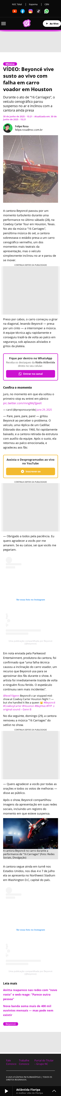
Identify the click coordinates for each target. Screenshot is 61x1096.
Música (10, 64)
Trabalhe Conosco (24, 1062)
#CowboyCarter (12, 706)
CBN (47, 4)
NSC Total (17, 4)
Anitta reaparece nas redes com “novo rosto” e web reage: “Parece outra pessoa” (30, 994)
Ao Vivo (54, 23)
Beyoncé (11, 1024)
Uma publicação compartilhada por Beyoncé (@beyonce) (30, 642)
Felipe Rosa (21, 126)
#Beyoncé (49, 702)
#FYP (49, 706)
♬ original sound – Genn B (29, 707)
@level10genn (11, 695)
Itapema (33, 4)
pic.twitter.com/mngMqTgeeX (22, 403)
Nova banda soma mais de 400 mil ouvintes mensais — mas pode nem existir (28, 1010)
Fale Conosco (11, 1062)
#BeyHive (40, 706)
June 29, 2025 (44, 409)
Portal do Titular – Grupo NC (44, 1062)
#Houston (28, 706)
